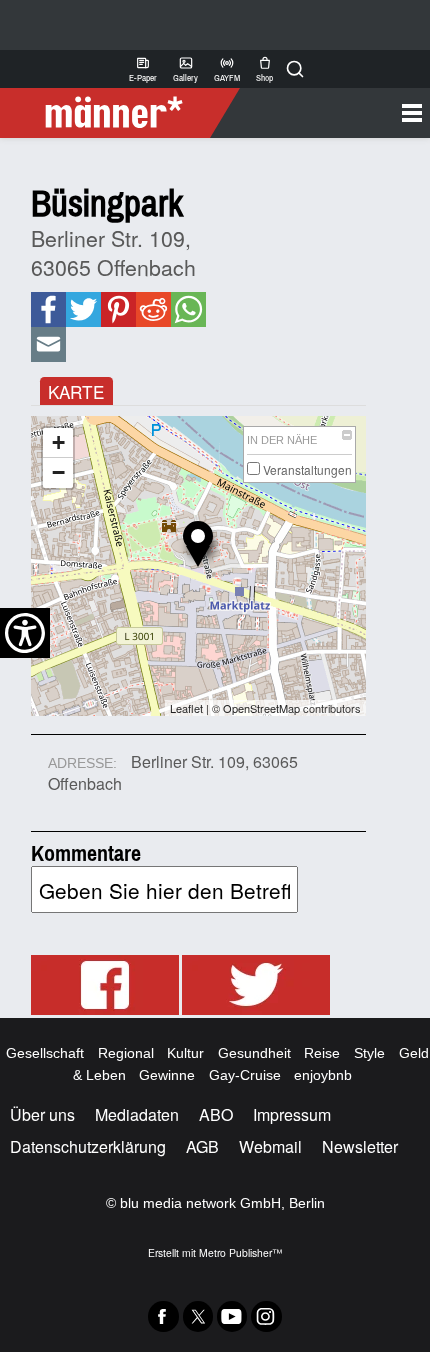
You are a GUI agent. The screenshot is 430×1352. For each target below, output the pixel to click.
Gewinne (167, 1075)
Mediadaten (137, 1114)
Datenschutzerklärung (88, 1146)
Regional (126, 1053)
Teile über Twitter (83, 309)
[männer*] (122, 113)
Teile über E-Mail (48, 344)
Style (369, 1053)
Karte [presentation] (76, 391)
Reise (322, 1053)
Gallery (185, 69)
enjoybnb (323, 1075)
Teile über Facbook (48, 309)
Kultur (185, 1053)
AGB (202, 1146)
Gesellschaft (45, 1053)
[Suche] (295, 69)
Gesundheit (254, 1053)
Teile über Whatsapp (188, 309)
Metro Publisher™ (240, 1252)
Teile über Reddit (152, 309)
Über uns (42, 1114)
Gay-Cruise (245, 1075)
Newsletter (360, 1146)
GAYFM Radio (227, 69)
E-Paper (143, 69)
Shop (264, 69)
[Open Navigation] (327, 113)
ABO (216, 1114)
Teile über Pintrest (117, 309)
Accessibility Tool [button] (25, 633)
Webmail (270, 1146)
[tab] (76, 391)
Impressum (292, 1114)
